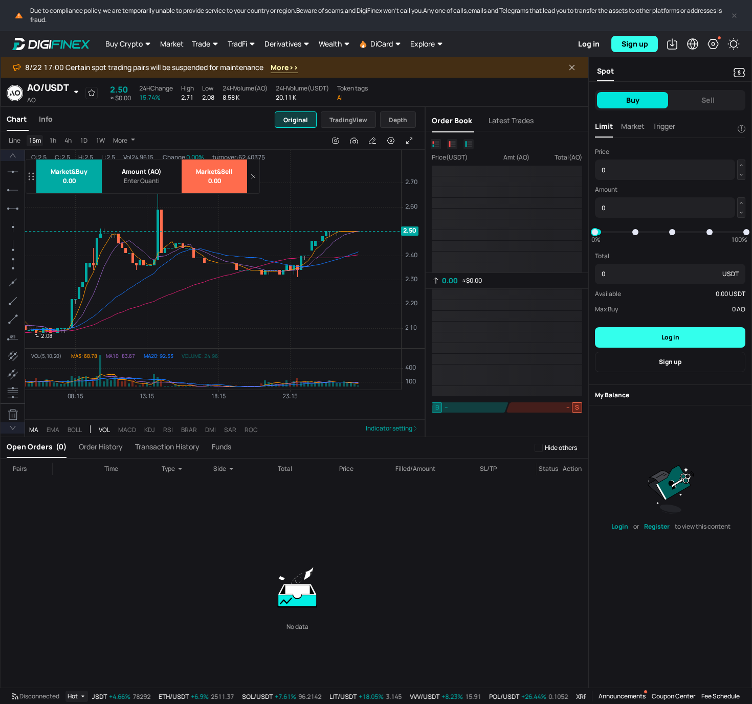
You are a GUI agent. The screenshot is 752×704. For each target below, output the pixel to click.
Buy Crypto (124, 44)
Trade (201, 44)
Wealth (330, 44)
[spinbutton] (142, 181)
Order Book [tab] (452, 120)
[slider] (595, 232)
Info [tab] (46, 119)
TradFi (237, 44)
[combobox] (178, 469)
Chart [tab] (17, 119)
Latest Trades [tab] (511, 120)
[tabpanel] (213, 284)
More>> (284, 67)
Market (172, 44)
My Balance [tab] (612, 395)
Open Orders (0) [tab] (37, 446)
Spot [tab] (605, 71)
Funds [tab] (221, 446)
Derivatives (282, 44)
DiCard (381, 44)
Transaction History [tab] (167, 446)
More (120, 140)
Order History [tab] (101, 446)
